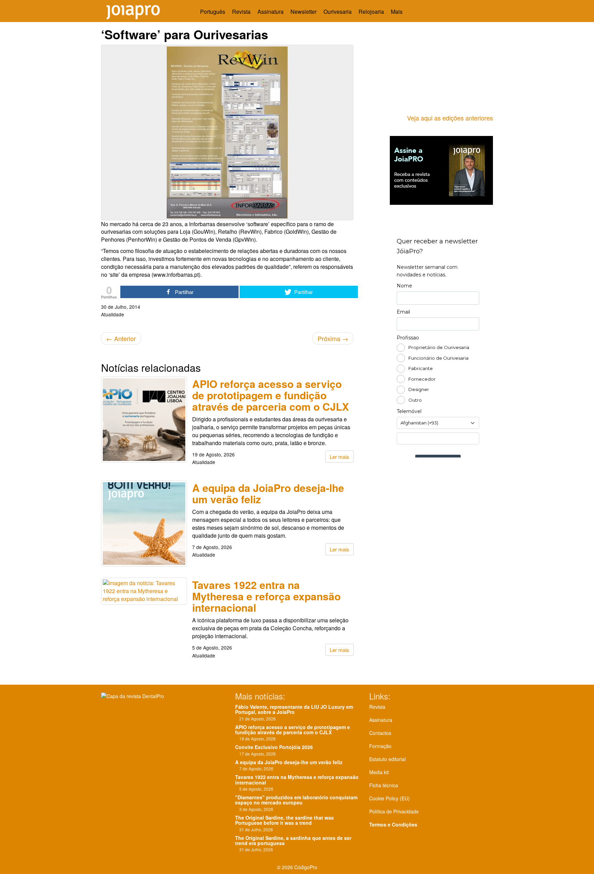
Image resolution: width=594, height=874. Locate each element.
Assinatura (270, 11)
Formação (380, 746)
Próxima (333, 338)
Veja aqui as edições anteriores (450, 117)
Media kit (379, 772)
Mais (397, 11)
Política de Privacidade (394, 811)
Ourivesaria (337, 11)
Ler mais (339, 456)
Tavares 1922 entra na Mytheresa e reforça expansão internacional (266, 596)
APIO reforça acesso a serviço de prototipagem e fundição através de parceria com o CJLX (270, 395)
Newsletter (303, 11)
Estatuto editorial (387, 759)
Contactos (380, 732)
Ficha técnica (383, 785)
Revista (241, 11)
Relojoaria (371, 11)
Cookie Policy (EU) (389, 798)
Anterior (121, 338)
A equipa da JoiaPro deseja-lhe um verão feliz (268, 493)
